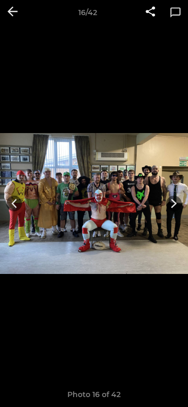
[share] (150, 12)
